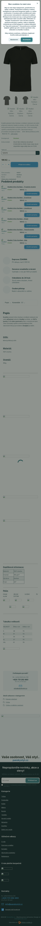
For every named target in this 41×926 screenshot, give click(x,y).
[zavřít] (37, 3)
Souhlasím (27, 39)
